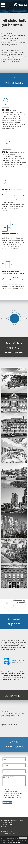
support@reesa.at (6, 677)
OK (23, 837)
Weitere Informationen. (14, 842)
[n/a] (3, 5)
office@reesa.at (5, 726)
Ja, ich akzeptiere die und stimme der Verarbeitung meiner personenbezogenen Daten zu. (12, 794)
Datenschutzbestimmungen (11, 793)
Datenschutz (7, 789)
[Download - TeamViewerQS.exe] (14, 660)
